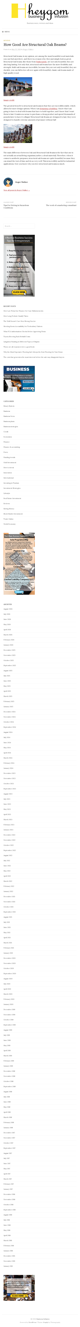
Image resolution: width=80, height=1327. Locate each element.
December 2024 (9, 712)
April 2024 (7, 753)
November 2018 (9, 1076)
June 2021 (7, 927)
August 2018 (8, 1092)
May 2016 (7, 1230)
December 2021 (9, 897)
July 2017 (7, 1158)
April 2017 (7, 1174)
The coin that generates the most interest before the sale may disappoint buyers (34, 357)
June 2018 (7, 1102)
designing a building (48, 108)
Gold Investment (10, 462)
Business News (9, 416)
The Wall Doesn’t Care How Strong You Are (20, 321)
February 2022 (9, 886)
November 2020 (10, 963)
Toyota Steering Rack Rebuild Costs (17, 337)
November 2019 (9, 1015)
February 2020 (9, 999)
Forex (6, 452)
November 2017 (9, 1138)
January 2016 (8, 1251)
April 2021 (7, 938)
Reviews (7, 40)
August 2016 (8, 1215)
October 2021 (8, 907)
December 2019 (9, 1009)
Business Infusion (42, 1319)
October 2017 (8, 1143)
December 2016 (9, 1194)
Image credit (9, 100)
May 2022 (7, 871)
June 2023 (7, 804)
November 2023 (10, 778)
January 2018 (8, 1128)
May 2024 (7, 748)
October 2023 (9, 784)
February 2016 (9, 1246)
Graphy (45, 1322)
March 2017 (8, 1179)
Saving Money (9, 509)
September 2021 (10, 912)
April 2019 (7, 1050)
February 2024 (9, 763)
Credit (6, 432)
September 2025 (10, 665)
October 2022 (9, 845)
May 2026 (7, 624)
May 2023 (7, 809)
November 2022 (9, 840)
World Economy (10, 524)
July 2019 (7, 1035)
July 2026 (7, 614)
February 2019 (9, 1061)
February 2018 (9, 1122)
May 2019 (7, 1045)
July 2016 (7, 1220)
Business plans (9, 421)
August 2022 (8, 855)
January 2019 (8, 1066)
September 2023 (10, 789)
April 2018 (7, 1112)
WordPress (32, 1322)
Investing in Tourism (11, 483)
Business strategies (11, 427)
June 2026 (7, 619)
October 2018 (8, 1081)
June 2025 (7, 681)
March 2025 (8, 696)
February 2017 (9, 1184)
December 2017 (9, 1133)
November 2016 (9, 1199)
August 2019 (8, 1030)
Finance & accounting (12, 447)
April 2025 (7, 691)
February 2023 (9, 825)
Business (7, 411)
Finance (7, 442)
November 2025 (9, 655)
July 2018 (7, 1097)
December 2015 (9, 1256)
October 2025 (9, 660)
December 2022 (9, 835)
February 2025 (9, 701)
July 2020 (7, 984)
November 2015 (9, 1261)
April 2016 (7, 1235)
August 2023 (8, 794)
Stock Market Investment (13, 514)
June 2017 (7, 1163)
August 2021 (8, 917)
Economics (8, 437)
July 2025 (7, 676)
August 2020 (8, 979)
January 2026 (8, 645)
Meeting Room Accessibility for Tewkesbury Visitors (23, 326)
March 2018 (8, 1117)
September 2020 (10, 974)
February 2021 (9, 948)
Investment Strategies (12, 488)
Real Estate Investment (12, 498)
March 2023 (8, 820)
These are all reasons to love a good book (19, 347)
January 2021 (8, 953)
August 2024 (8, 732)
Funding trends (9, 457)
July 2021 (7, 922)
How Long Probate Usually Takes (16, 316)
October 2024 (9, 722)
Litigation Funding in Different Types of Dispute (22, 342)
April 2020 (7, 989)
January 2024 (8, 768)
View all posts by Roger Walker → (17, 190)
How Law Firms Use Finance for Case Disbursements (23, 311)
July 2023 (7, 799)
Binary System (9, 406)
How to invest (9, 468)
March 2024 (8, 758)
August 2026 (8, 609)
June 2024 (7, 743)
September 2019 (10, 1025)
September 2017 (10, 1148)
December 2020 (9, 958)
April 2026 (7, 630)
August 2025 (8, 671)
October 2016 (8, 1205)
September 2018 (10, 1086)
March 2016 (8, 1240)
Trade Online (9, 519)
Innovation (8, 473)
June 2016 (7, 1225)
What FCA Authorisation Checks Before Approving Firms (25, 331)
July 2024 (7, 737)
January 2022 (8, 891)
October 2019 (8, 1020)
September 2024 (10, 727)
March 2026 (8, 635)
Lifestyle (7, 493)
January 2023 (8, 830)
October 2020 (9, 968)
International (9, 478)
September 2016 (10, 1210)
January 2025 (8, 707)
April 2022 (7, 876)
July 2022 (7, 861)
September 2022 (10, 850)
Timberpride (41, 62)
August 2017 (8, 1153)
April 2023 (7, 814)
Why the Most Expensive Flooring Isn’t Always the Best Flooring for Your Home (33, 352)
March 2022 (8, 881)
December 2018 (9, 1071)
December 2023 (9, 773)
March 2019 (8, 1056)
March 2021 (8, 943)
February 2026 (9, 640)
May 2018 (7, 1107)
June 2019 (7, 1040)
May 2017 (7, 1169)
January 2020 (8, 1004)
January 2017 (8, 1189)
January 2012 (8, 1266)
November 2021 (9, 902)
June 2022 (7, 866)
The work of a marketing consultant (61, 205)
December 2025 (9, 650)
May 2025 (7, 686)
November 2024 (10, 717)
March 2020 (8, 994)
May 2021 (7, 932)
